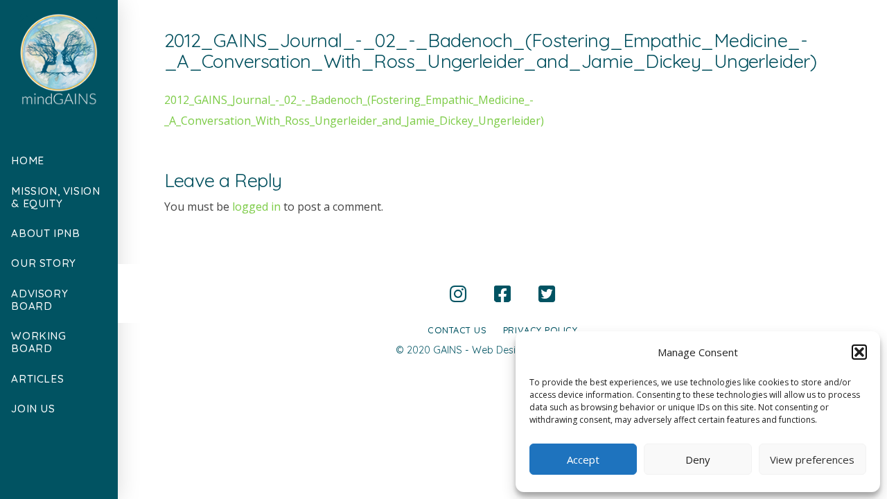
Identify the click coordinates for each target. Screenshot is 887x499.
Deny (697, 459)
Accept (583, 459)
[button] (859, 352)
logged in (256, 206)
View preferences (812, 459)
